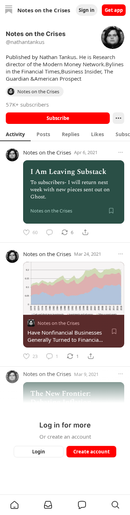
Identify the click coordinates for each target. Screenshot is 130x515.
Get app (114, 10)
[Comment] (49, 232)
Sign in (87, 10)
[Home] (8, 10)
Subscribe (58, 118)
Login (38, 451)
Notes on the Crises (47, 152)
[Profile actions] (118, 118)
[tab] (15, 134)
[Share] (85, 232)
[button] (14, 505)
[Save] (111, 210)
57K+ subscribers (27, 104)
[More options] (120, 152)
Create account (91, 451)
